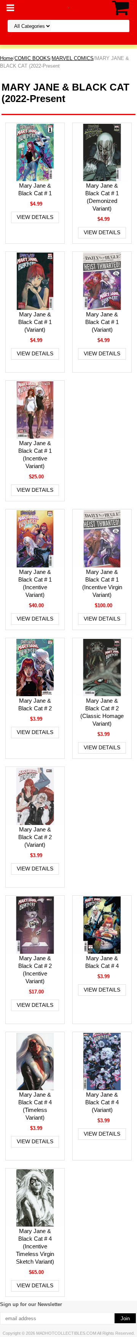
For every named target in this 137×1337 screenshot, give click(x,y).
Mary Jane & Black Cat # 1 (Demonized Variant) (102, 197)
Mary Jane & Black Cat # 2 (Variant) (35, 837)
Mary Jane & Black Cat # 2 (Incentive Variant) (35, 969)
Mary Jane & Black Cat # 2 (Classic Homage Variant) (102, 712)
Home (6, 58)
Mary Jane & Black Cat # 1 (35, 189)
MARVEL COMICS (73, 58)
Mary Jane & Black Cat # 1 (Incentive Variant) (35, 454)
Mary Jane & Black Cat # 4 (102, 962)
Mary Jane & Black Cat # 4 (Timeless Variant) (35, 1106)
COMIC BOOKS (32, 58)
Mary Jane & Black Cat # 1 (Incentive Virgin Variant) (102, 583)
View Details (35, 217)
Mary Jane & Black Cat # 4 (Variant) (102, 1102)
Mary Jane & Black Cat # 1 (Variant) (35, 322)
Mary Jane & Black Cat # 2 (35, 704)
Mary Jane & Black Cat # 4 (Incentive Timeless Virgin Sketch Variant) (35, 1246)
